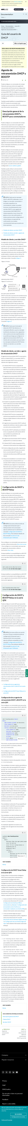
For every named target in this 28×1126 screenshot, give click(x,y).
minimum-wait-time (10, 734)
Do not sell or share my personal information (12, 1094)
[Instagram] (10, 1072)
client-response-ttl (8, 724)
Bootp (4, 864)
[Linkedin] (13, 1072)
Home (2, 26)
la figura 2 (9, 321)
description (7, 726)
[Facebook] (3, 1072)
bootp (4, 720)
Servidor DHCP (7, 1022)
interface (6, 727)
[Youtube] (16, 1072)
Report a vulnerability (8, 1104)
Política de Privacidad (7, 1120)
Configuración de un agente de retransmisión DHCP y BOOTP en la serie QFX (14, 686)
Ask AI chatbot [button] (17, 1)
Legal (3, 1085)
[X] (6, 1072)
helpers (16, 719)
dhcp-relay (10, 550)
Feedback (5, 1099)
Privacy (4, 1081)
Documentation (7, 14)
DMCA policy (6, 1089)
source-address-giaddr (15, 165)
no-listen (8, 736)
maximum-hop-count (10, 733)
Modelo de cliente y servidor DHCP (12, 230)
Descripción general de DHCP (11, 1016)
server (7, 738)
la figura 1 (18, 258)
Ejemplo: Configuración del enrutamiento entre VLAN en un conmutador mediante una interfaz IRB (15, 906)
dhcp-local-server (21, 544)
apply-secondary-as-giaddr (10, 722)
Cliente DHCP (6, 1019)
